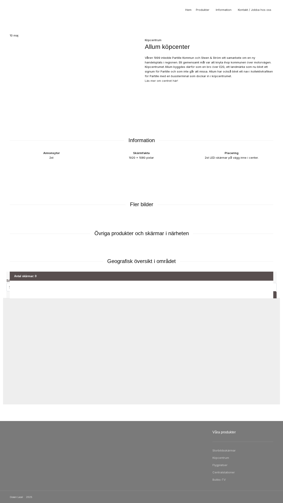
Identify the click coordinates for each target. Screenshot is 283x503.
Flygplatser (220, 465)
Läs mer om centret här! (161, 80)
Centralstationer (223, 472)
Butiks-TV (219, 479)
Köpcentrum (220, 457)
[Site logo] (18, 9)
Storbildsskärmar (224, 450)
